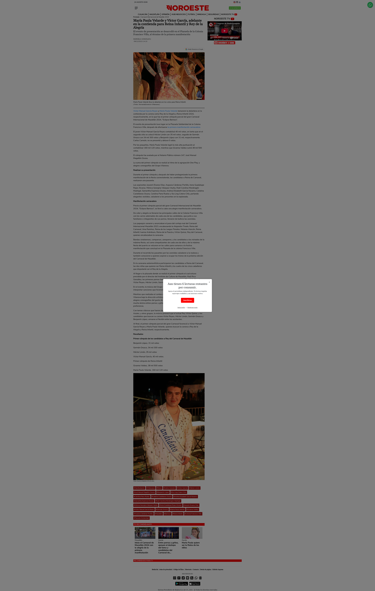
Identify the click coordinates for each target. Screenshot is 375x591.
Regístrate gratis (192, 307)
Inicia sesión (181, 307)
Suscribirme (187, 300)
